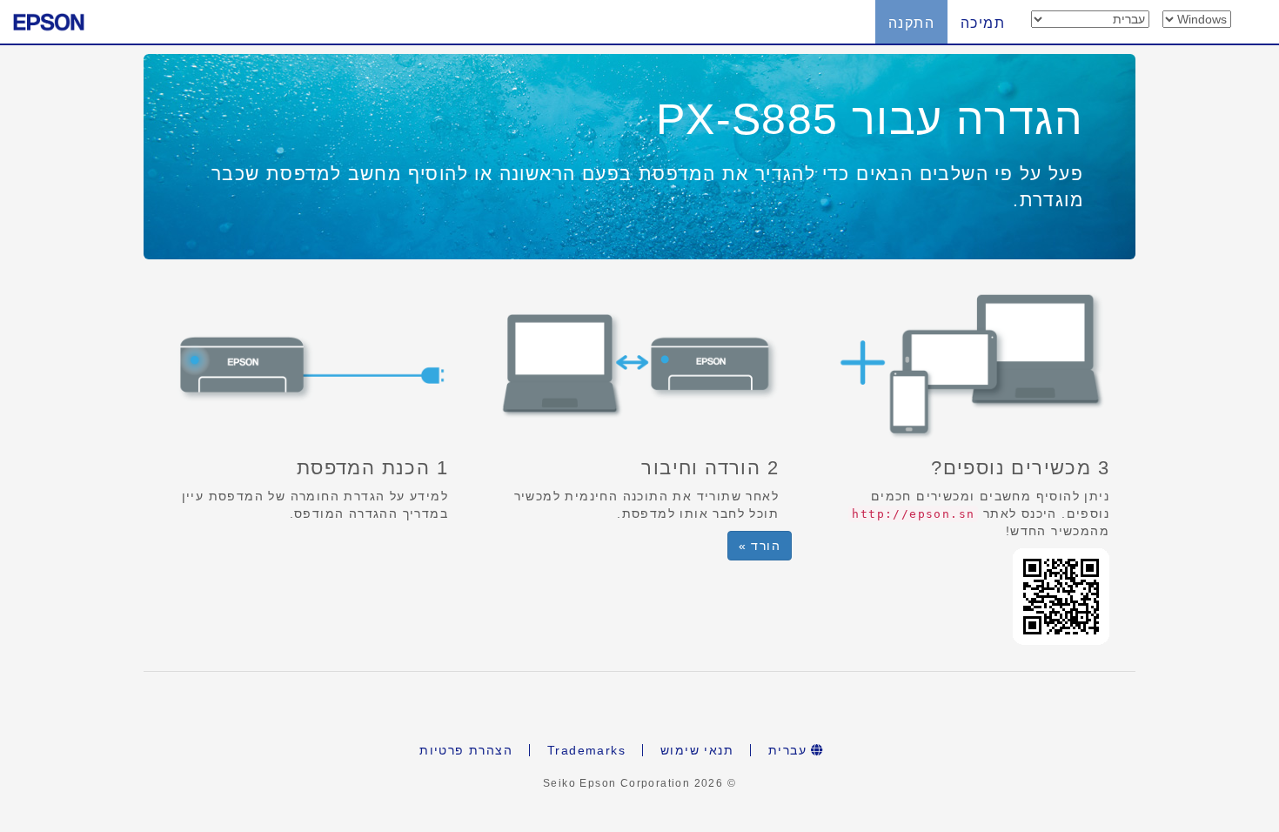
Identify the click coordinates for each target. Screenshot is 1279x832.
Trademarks (586, 750)
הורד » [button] (759, 546)
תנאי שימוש (696, 750)
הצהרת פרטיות (465, 750)
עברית (789, 750)
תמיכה (983, 23)
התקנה (911, 23)
